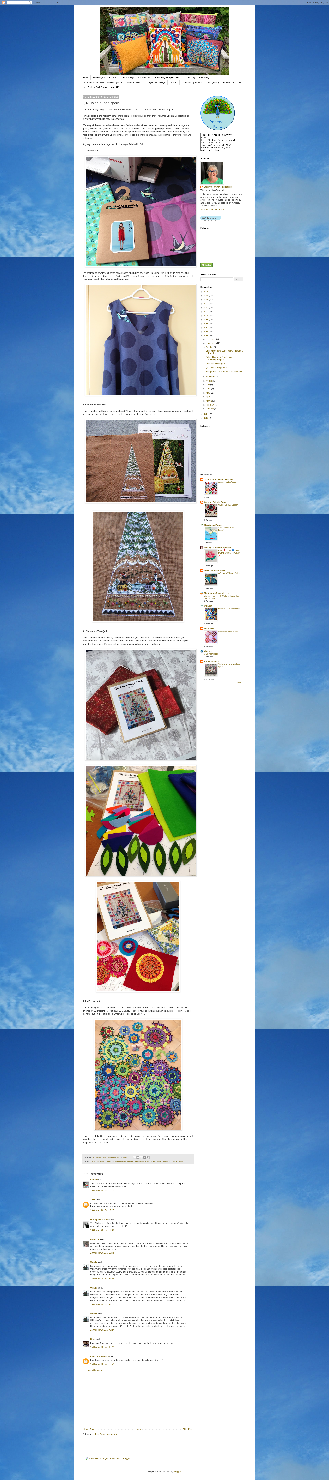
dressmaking (120, 1161)
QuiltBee (208, 606)
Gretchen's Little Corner (216, 502)
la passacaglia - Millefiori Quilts (198, 77)
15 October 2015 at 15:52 (102, 1364)
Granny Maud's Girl (99, 1219)
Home (85, 77)
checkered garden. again (228, 631)
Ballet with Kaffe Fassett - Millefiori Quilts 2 (102, 82)
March (209, 401)
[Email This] (135, 1157)
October (210, 347)
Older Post (187, 1429)
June (208, 389)
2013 (206, 418)
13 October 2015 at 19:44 (102, 1253)
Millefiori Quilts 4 (134, 82)
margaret (94, 1239)
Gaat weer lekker (211, 654)
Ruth (92, 1339)
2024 (206, 299)
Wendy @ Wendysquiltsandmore (220, 187)
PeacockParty (217, 124)
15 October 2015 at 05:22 (102, 1347)
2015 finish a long (97, 1161)
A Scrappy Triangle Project (229, 573)
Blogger (177, 1472)
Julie (92, 1199)
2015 (206, 336)
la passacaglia (150, 1161)
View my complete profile (212, 210)
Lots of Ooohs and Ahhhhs (229, 608)
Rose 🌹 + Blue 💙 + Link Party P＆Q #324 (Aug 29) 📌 (229, 552)
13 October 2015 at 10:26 (102, 1190)
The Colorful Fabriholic (215, 570)
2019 (206, 319)
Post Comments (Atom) (106, 1434)
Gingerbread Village (156, 82)
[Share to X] (141, 1157)
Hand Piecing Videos (192, 82)
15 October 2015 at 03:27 (102, 1330)
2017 (206, 327)
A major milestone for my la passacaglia (224, 372)
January (210, 409)
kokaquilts (209, 628)
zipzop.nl (208, 651)
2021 (206, 312)
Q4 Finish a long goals (216, 368)
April (208, 397)
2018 (206, 324)
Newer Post (88, 1429)
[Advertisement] (138, 1400)
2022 (206, 307)
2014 (206, 414)
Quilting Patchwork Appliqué (217, 547)
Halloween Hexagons (216, 363)
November (211, 343)
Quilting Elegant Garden (228, 505)
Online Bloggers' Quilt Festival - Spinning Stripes (220, 358)
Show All (240, 683)
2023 (206, 303)
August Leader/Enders (227, 482)
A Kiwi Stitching (211, 661)
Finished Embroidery (233, 82)
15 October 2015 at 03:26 (102, 1278)
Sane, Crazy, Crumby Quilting (218, 479)
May (208, 393)
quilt (159, 1161)
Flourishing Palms (213, 525)
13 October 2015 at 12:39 (102, 1230)
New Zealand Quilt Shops (95, 87)
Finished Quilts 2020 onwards (136, 77)
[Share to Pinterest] (148, 1157)
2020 (206, 315)
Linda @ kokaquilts (99, 1356)
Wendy (93, 1262)
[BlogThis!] (138, 1157)
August (209, 381)
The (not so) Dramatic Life (216, 593)
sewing (165, 1161)
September (211, 377)
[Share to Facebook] (144, 1157)
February (210, 405)
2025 (206, 295)
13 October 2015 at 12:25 (102, 1210)
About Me (115, 87)
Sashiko (173, 82)
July (208, 385)
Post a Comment (94, 1370)
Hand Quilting (212, 82)
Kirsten (94, 1179)
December (211, 339)
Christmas (110, 1161)
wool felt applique (176, 1161)
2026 (206, 291)
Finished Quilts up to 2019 (167, 77)
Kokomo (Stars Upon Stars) (105, 77)
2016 (206, 332)
